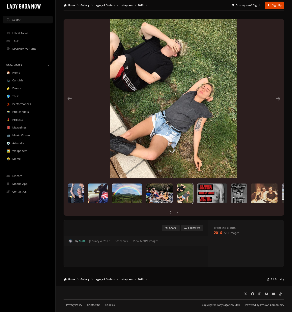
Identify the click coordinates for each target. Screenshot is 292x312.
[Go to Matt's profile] (71, 241)
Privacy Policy (74, 305)
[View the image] (76, 193)
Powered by (264, 305)
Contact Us (93, 305)
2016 (218, 232)
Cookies (110, 305)
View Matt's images (146, 241)
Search (16, 19)
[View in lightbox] (173, 98)
